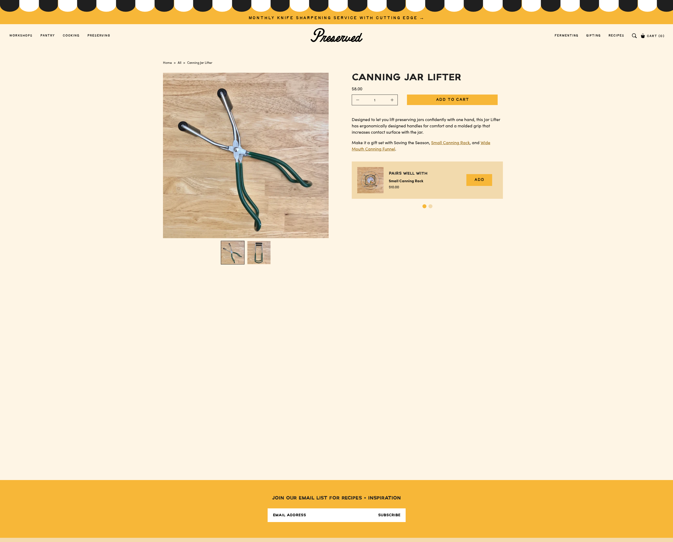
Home (167, 62)
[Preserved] (336, 35)
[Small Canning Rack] (370, 180)
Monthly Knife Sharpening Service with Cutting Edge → (336, 18)
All (179, 62)
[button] (634, 35)
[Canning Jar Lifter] (232, 252)
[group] (336, 12)
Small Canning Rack (450, 142)
